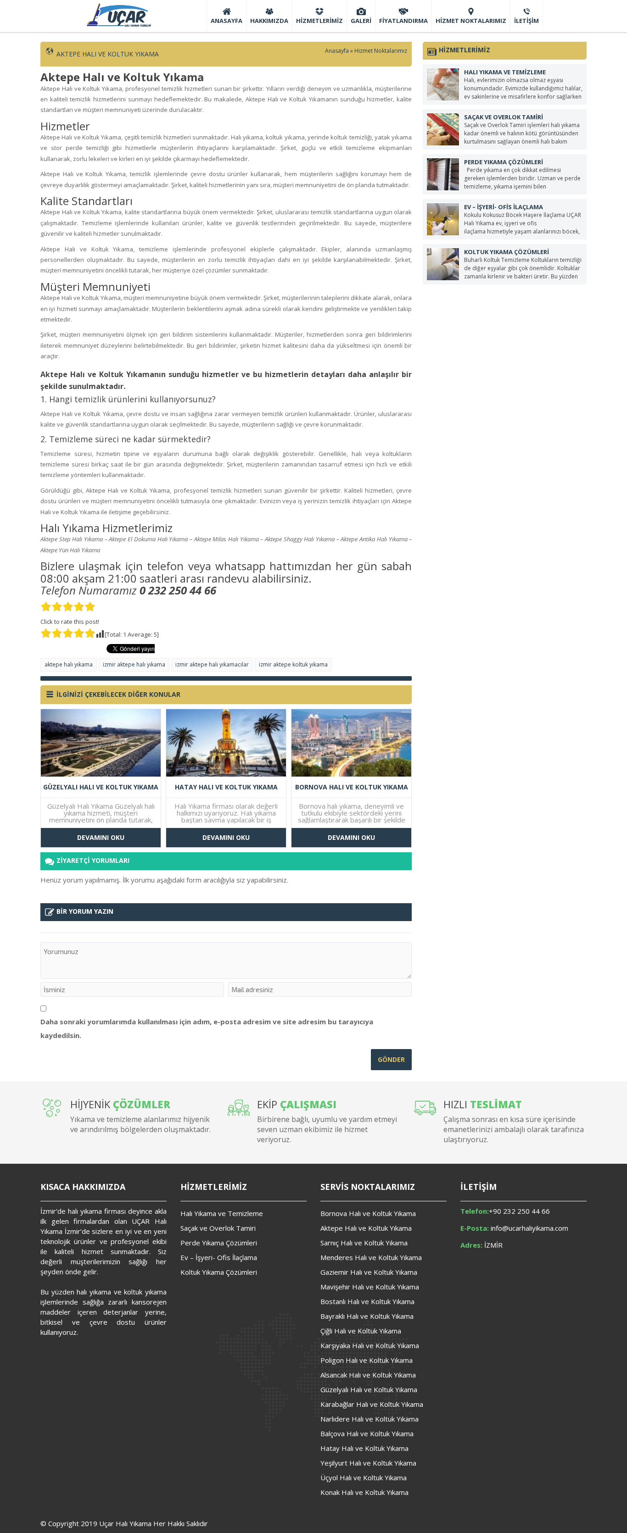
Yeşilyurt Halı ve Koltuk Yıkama (368, 1462)
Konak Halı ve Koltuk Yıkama (364, 1492)
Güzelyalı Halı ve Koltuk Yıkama (368, 1389)
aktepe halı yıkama (69, 664)
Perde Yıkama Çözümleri (218, 1242)
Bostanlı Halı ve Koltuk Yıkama (367, 1301)
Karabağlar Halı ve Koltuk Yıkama (371, 1404)
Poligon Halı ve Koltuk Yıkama (366, 1360)
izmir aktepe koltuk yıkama (293, 664)
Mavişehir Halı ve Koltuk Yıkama (369, 1286)
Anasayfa (226, 21)
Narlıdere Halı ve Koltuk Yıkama (369, 1418)
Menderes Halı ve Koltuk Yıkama (371, 1257)
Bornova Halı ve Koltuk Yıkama (368, 1213)
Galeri (361, 21)
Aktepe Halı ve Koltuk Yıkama (366, 1228)
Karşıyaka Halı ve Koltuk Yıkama (369, 1345)
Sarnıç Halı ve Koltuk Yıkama (364, 1242)
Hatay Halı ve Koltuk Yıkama (364, 1448)
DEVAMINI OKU (100, 837)
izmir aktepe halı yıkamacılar (212, 664)
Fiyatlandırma (403, 21)
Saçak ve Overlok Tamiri (218, 1228)
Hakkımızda (269, 21)
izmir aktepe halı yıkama (134, 664)
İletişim (526, 21)
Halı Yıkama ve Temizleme (221, 1213)
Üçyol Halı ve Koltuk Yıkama (363, 1477)
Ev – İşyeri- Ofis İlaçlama (218, 1257)
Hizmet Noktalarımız (471, 21)
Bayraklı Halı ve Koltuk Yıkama (367, 1316)
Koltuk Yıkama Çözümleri (218, 1272)
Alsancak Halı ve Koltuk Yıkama (368, 1374)
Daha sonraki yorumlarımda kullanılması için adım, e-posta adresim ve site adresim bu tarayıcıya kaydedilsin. (206, 1028)
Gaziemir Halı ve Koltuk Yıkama (368, 1272)
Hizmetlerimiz (319, 21)
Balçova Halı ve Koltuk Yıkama (367, 1433)
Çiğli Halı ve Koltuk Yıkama (360, 1330)
